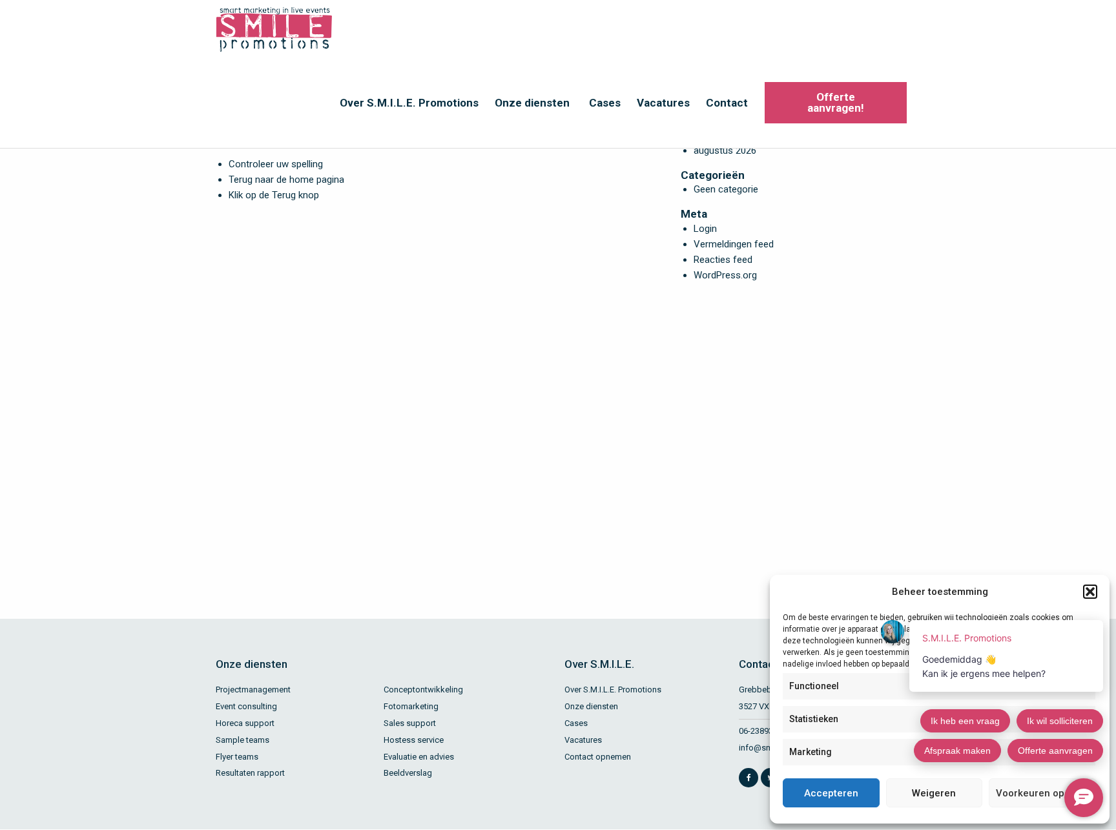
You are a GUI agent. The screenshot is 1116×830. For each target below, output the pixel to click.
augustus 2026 (725, 150)
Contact (727, 102)
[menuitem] (407, 103)
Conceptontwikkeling (423, 689)
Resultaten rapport (250, 773)
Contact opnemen (597, 757)
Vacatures (663, 102)
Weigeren (934, 793)
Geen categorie (726, 189)
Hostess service (414, 740)
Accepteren (831, 793)
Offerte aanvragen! (835, 102)
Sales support (410, 723)
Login (705, 228)
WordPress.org (725, 275)
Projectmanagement (253, 689)
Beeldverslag (408, 773)
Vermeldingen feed (734, 244)
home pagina (316, 179)
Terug (284, 195)
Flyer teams (237, 757)
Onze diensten (532, 102)
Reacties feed (723, 259)
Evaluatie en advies (419, 757)
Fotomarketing (411, 706)
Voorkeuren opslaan (1043, 793)
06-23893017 (763, 731)
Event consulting (246, 706)
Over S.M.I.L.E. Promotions (409, 102)
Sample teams (242, 740)
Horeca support (245, 723)
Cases (605, 102)
